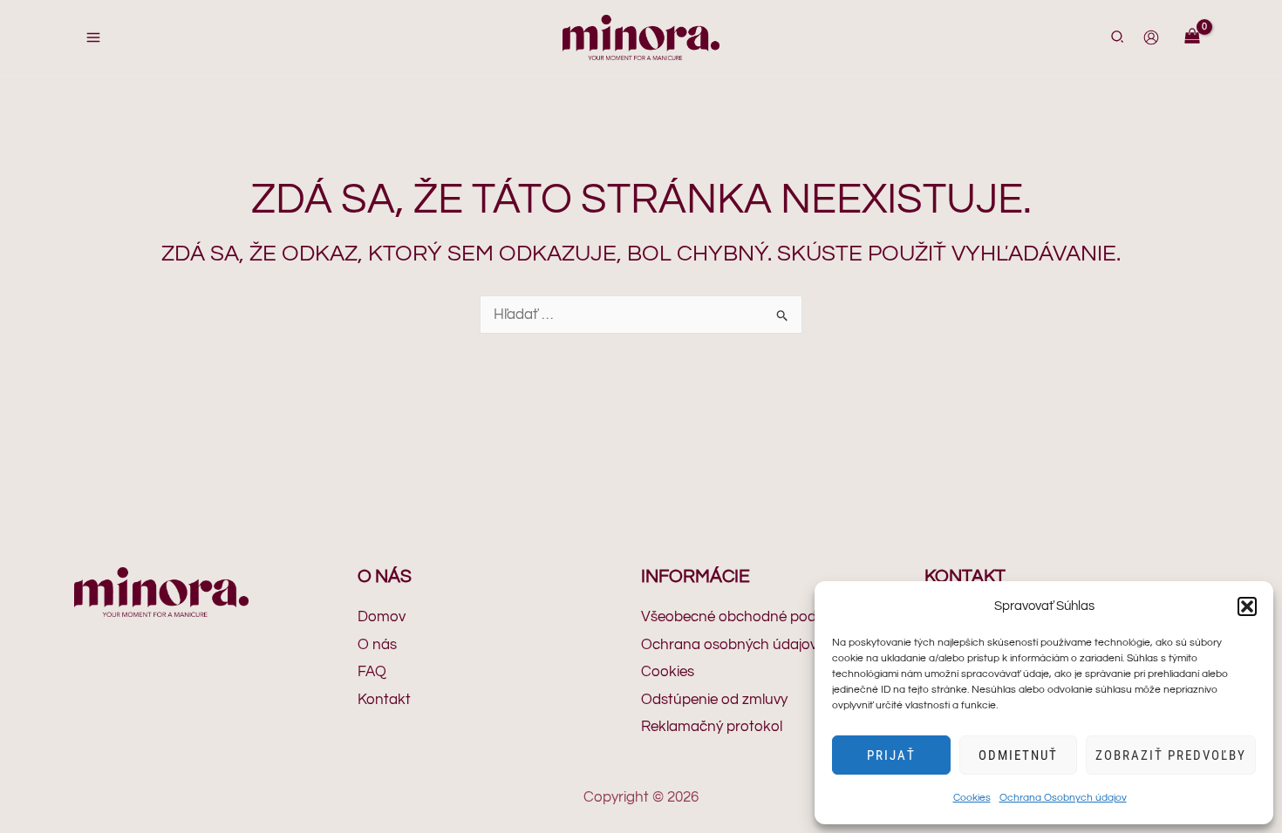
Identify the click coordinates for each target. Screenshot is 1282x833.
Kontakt (384, 700)
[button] (1247, 606)
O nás (377, 645)
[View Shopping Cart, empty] (1192, 37)
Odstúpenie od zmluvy (714, 700)
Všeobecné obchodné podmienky (752, 617)
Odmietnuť (1018, 755)
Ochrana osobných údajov (729, 645)
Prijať (891, 755)
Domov (382, 617)
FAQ (372, 672)
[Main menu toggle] (93, 37)
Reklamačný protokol (711, 727)
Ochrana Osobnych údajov (1063, 797)
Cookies (972, 797)
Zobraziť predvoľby (1170, 755)
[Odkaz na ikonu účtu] (1151, 37)
